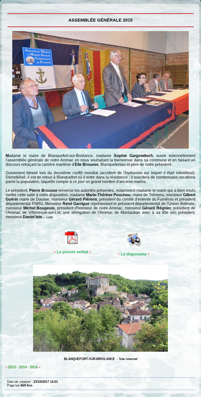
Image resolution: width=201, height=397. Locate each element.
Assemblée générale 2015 (8, 7)
